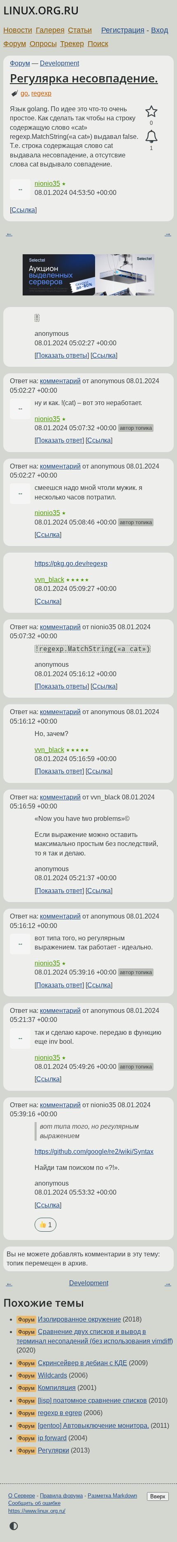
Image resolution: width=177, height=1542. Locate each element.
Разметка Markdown (112, 1496)
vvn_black (49, 579)
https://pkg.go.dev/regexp (71, 563)
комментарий (60, 380)
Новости (17, 30)
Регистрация (122, 30)
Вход (159, 30)
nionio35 (47, 183)
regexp (41, 93)
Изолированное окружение (79, 1319)
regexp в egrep (60, 1412)
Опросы (43, 44)
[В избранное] (151, 111)
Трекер (72, 44)
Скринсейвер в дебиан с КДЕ (82, 1362)
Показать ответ (59, 440)
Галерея (50, 30)
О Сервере (21, 1496)
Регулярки (53, 1450)
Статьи (80, 30)
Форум (14, 44)
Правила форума (61, 1496)
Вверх (157, 1496)
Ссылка (23, 209)
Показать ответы (61, 355)
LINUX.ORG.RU (41, 10)
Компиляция (57, 1387)
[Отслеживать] (151, 136)
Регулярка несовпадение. (84, 78)
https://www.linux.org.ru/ (36, 1511)
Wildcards (52, 1375)
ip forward (52, 1437)
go (24, 93)
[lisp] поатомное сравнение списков (92, 1400)
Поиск (98, 44)
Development (59, 63)
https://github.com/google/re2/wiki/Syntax (94, 1151)
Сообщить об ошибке (34, 1503)
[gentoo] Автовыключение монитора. (93, 1425)
